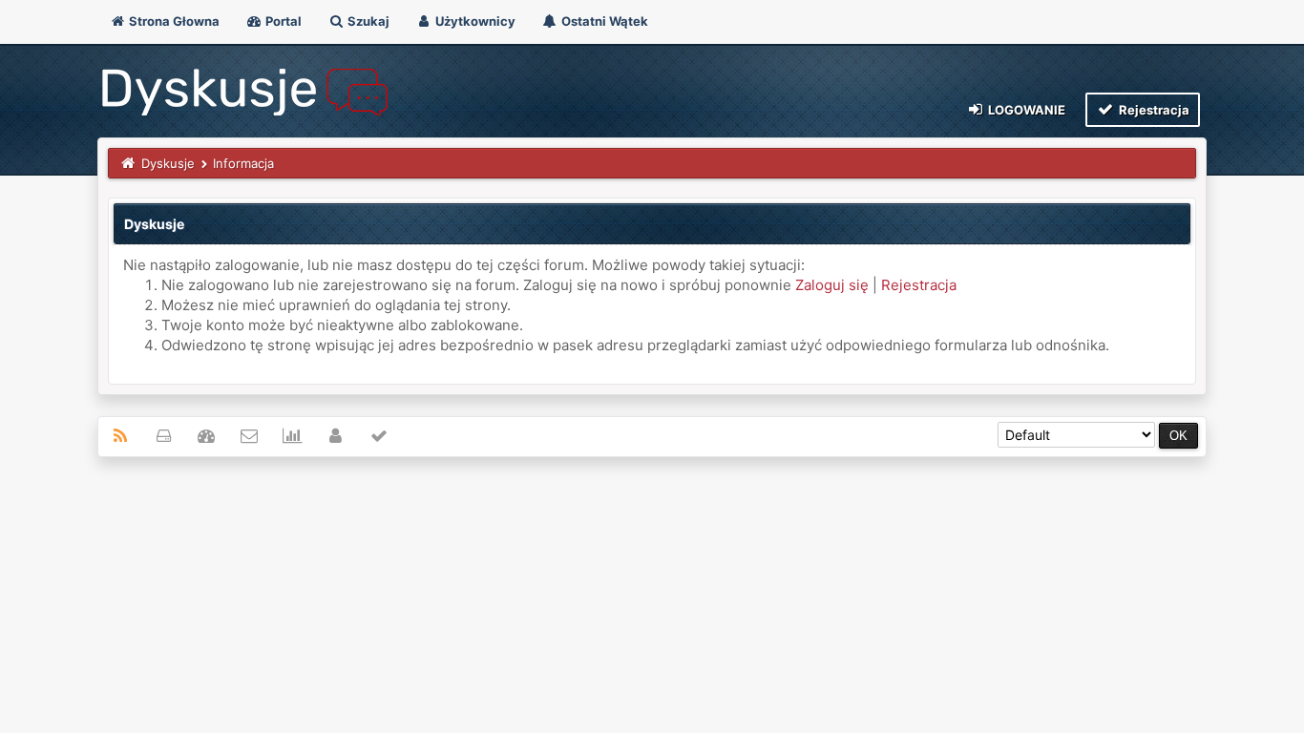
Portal (282, 21)
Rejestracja (1152, 109)
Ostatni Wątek (603, 21)
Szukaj (367, 21)
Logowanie (1025, 109)
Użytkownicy (473, 21)
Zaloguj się (832, 285)
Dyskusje (168, 163)
